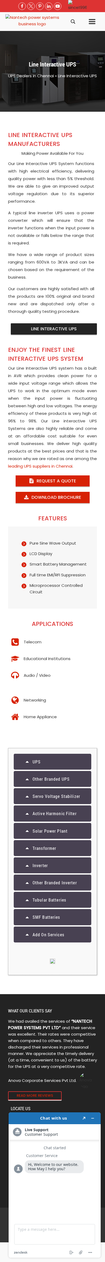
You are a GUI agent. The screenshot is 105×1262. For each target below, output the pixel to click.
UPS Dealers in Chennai (31, 76)
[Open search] (73, 21)
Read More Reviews (35, 1095)
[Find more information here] (54, 1185)
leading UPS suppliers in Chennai (40, 466)
